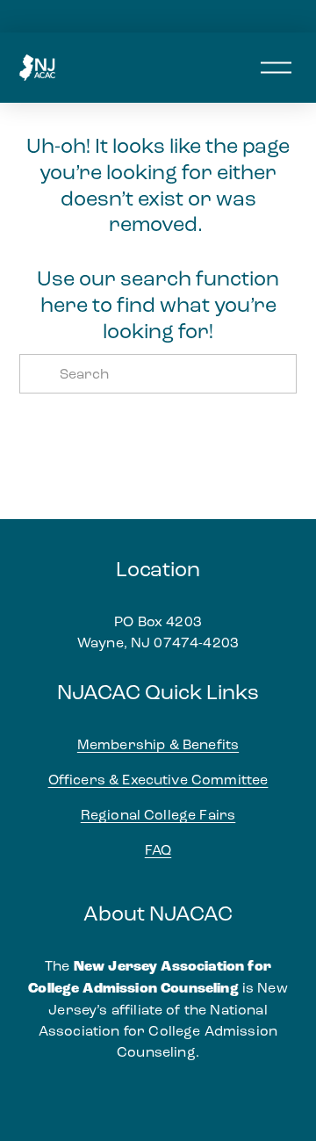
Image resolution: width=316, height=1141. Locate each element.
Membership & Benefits (158, 744)
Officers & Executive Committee (158, 779)
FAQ (158, 849)
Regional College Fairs (158, 814)
